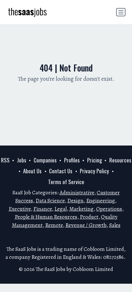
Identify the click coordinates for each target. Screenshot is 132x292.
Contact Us (60, 171)
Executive (20, 209)
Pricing (94, 160)
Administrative (77, 192)
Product (89, 217)
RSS (5, 160)
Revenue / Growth (86, 225)
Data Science (50, 200)
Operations (109, 209)
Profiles (72, 160)
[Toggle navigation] (120, 12)
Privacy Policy (94, 171)
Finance (42, 209)
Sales (114, 225)
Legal (60, 209)
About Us (32, 171)
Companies (45, 160)
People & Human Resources (46, 217)
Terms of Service (66, 182)
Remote (54, 225)
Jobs (21, 160)
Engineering (100, 200)
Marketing (81, 209)
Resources (120, 160)
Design (75, 200)
